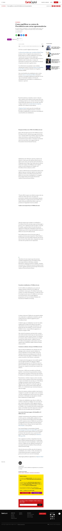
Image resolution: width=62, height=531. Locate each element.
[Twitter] (52, 514)
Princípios (12, 514)
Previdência (26, 472)
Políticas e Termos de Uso (21, 524)
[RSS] (54, 518)
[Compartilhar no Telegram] (58, 6)
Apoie (9, 39)
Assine (56, 2)
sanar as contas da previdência (29, 74)
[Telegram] (50, 518)
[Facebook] (50, 514)
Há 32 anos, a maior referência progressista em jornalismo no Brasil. (31, 467)
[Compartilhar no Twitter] (54, 6)
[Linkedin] (52, 516)
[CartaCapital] (20, 463)
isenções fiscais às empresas (35, 103)
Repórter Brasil (22, 108)
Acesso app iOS (30, 515)
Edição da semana (45, 2)
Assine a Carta (42, 513)
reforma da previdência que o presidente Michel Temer (31, 52)
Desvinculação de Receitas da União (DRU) (28, 430)
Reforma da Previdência (35, 472)
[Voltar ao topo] (59, 514)
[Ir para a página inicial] (31, 2)
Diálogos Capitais (14, 518)
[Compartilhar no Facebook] (56, 6)
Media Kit (20, 514)
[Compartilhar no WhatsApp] (52, 6)
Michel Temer (21, 472)
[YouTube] (54, 514)
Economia (17, 22)
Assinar (39, 504)
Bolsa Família (21, 425)
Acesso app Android (30, 514)
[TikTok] (54, 516)
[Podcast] (52, 518)
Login (51, 2)
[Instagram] (50, 516)
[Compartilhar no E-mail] (59, 6)
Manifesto (12, 515)
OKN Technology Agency (57, 524)
